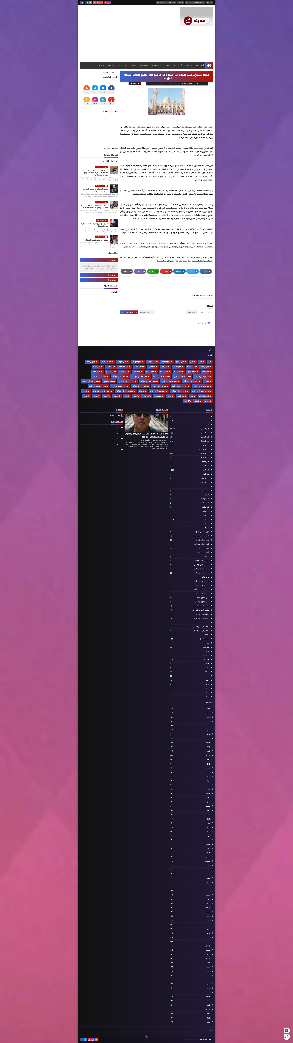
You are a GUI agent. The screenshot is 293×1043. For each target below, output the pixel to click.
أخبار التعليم (200, 65)
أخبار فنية (137, 371)
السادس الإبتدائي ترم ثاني (101, 391)
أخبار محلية (178, 65)
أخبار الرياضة (156, 65)
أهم (191, 396)
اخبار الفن (152, 366)
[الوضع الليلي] (287, 1030)
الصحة (85, 391)
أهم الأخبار (188, 65)
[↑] (146, 1037)
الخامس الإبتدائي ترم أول (97, 386)
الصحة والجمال (122, 65)
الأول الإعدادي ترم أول (160, 376)
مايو (190, 721)
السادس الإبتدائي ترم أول (125, 391)
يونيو (190, 717)
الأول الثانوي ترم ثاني (99, 376)
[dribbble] (98, 2)
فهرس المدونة (161, 2)
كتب (126, 396)
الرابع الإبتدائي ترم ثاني (157, 391)
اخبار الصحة (177, 366)
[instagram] (109, 2)
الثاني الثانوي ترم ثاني (119, 386)
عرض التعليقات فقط (146, 312)
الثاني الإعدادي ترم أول (179, 386)
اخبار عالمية (150, 371)
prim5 (197, 401)
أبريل (190, 725)
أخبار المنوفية (124, 366)
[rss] (94, 2)
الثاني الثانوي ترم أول (140, 386)
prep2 (96, 396)
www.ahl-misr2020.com (159, 440)
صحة (135, 396)
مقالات (116, 396)
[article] (145, 284)
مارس (190, 729)
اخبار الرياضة (205, 366)
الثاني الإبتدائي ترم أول (90, 381)
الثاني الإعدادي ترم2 (159, 386)
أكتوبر (190, 750)
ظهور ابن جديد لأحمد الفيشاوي (96, 240)
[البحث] (82, 2)
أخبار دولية (167, 65)
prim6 (187, 401)
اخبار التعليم (166, 361)
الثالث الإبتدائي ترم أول (190, 381)
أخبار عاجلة (178, 371)
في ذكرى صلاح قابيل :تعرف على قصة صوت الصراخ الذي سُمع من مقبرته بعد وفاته (95, 172)
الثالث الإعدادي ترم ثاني (126, 381)
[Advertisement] (146, 45)
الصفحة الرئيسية (169, 84)
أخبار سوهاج (192, 371)
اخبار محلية (110, 371)
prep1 (106, 396)
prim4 (207, 401)
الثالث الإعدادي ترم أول (148, 381)
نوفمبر (190, 746)
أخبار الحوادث (144, 65)
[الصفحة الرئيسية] (209, 65)
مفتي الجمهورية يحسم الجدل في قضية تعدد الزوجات (95, 190)
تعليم (169, 396)
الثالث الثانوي (108, 381)
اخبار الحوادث (122, 361)
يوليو (190, 712)
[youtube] (89, 1039)
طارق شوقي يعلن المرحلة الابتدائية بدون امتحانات (94, 225)
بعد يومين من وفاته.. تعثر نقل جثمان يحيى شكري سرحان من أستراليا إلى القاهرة (146, 435)
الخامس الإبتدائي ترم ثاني (200, 391)
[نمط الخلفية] (287, 1037)
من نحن (180, 2)
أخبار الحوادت (151, 361)
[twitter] (90, 2)
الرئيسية (209, 2)
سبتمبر (190, 755)
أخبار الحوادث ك (106, 361)
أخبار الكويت (139, 366)
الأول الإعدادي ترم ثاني (139, 376)
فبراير (190, 734)
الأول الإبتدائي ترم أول (202, 376)
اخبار (191, 361)
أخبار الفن (134, 65)
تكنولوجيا (111, 65)
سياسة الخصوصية (199, 2)
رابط (118, 427)
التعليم (207, 381)
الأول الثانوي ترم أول (119, 376)
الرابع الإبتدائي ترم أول (179, 391)
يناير (190, 738)
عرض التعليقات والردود (128, 312)
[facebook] (87, 2)
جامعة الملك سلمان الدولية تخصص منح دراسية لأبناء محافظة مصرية (94, 206)
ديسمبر (190, 742)
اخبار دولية (205, 371)
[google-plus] (101, 2)
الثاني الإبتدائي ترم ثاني (201, 386)
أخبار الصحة (191, 366)
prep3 (86, 396)
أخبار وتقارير (96, 371)
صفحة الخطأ (172, 2)
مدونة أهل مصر (189, 1039)
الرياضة (141, 391)
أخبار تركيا (110, 366)
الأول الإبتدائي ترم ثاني (181, 376)
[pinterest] (105, 2)
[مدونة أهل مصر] (196, 16)
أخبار (201, 361)
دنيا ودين (101, 65)
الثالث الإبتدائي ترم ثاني (169, 381)
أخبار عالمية (164, 371)
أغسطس (190, 708)
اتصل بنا (188, 2)
